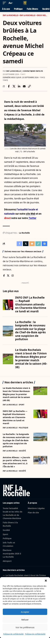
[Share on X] (14, 86)
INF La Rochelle (10, 404)
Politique (23, 428)
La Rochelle (24, 232)
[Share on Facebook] (8, 86)
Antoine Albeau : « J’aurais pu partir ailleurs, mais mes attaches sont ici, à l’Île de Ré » (16, 462)
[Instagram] (12, 276)
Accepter (25, 611)
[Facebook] (4, 276)
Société (22, 451)
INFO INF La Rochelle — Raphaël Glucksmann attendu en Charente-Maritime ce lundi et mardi (15, 417)
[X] (8, 276)
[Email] (24, 86)
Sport (21, 404)
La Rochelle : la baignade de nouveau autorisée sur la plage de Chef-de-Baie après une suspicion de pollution (16, 440)
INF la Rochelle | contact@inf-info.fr (24, 71)
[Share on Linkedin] (19, 86)
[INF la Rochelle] (25, 3)
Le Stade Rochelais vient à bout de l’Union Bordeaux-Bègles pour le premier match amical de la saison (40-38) (16, 394)
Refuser (25, 619)
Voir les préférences (25, 627)
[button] (45, 580)
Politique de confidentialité (13, 634)
